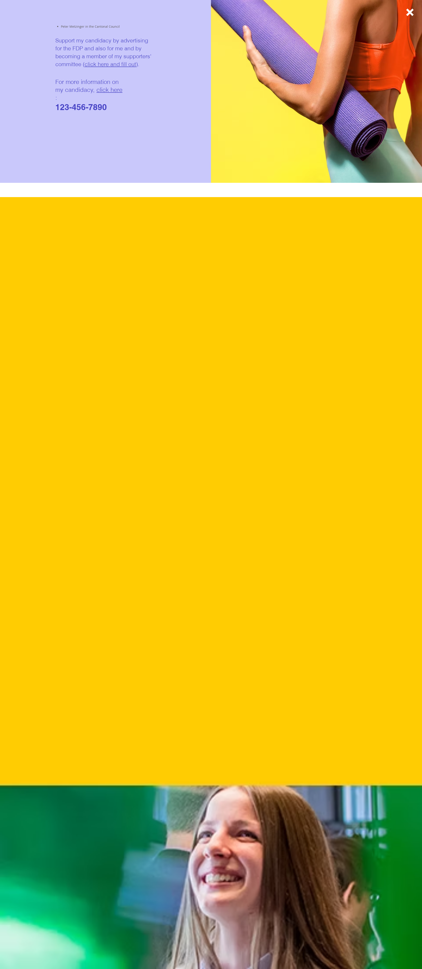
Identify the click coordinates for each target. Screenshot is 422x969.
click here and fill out (110, 64)
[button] (410, 12)
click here (109, 89)
